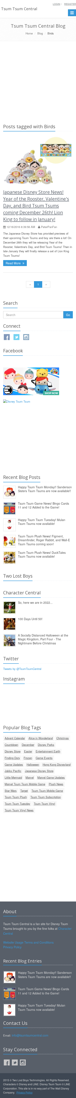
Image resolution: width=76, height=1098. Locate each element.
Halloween (33, 764)
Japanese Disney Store (39, 771)
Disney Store (12, 751)
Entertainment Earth (48, 751)
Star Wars (11, 791)
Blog (40, 33)
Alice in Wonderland (40, 738)
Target (24, 791)
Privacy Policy (12, 947)
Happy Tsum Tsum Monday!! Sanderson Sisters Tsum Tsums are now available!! (45, 489)
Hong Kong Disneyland (57, 764)
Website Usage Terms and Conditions (28, 942)
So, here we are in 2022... (35, 602)
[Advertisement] (38, 81)
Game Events (44, 758)
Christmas (62, 738)
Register (70, 4)
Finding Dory (12, 758)
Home (29, 33)
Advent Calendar (15, 738)
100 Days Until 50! (30, 619)
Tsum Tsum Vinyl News (19, 810)
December (28, 745)
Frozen (28, 758)
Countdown (11, 745)
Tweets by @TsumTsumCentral (22, 669)
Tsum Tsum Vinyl (44, 804)
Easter (28, 751)
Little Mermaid (13, 777)
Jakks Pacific (13, 771)
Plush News (56, 784)
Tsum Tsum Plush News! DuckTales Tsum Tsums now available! (42, 554)
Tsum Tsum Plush (16, 797)
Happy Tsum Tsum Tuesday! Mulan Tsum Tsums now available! (41, 522)
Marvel (30, 777)
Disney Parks (46, 745)
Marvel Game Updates (51, 777)
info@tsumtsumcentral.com (30, 1035)
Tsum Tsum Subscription (45, 797)
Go (68, 315)
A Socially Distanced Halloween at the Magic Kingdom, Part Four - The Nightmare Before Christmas (43, 639)
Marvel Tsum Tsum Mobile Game (25, 784)
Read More (14, 263)
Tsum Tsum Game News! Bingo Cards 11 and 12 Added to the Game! (43, 505)
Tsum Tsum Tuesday (17, 804)
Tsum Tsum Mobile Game (47, 791)
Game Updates (14, 764)
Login (56, 4)
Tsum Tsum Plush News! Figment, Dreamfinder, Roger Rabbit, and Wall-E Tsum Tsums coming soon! (44, 540)
